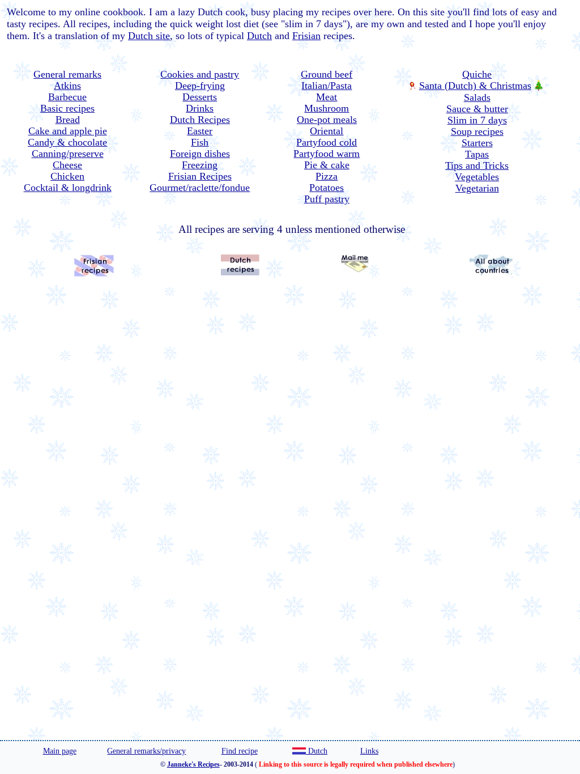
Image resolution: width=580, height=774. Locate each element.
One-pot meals (327, 119)
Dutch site (149, 35)
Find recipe (239, 750)
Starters (477, 142)
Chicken (67, 176)
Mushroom (326, 108)
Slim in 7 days (477, 120)
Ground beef (326, 74)
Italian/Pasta (326, 85)
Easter (199, 131)
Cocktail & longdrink (68, 187)
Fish (199, 142)
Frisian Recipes (200, 176)
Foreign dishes (200, 153)
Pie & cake (326, 165)
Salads (477, 97)
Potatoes (326, 187)
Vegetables (477, 176)
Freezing (200, 165)
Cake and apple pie (67, 131)
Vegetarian (477, 188)
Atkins (67, 85)
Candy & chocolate (67, 142)
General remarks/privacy (146, 750)
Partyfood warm (326, 153)
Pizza (326, 176)
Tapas (477, 154)
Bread (68, 119)
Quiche (477, 74)
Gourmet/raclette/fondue (200, 187)
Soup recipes (477, 131)
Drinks (200, 108)
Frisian (306, 35)
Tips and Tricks (477, 165)
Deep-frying (200, 85)
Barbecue (67, 97)
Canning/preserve (68, 153)
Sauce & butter (477, 108)
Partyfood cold (326, 142)
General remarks (67, 74)
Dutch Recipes (200, 119)
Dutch (259, 35)
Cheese (67, 165)
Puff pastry (326, 199)
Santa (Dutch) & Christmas (475, 85)
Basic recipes (67, 108)
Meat (326, 97)
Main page (59, 750)
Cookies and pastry (199, 74)
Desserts (199, 97)
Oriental (326, 131)
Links (369, 750)
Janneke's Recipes (193, 764)
